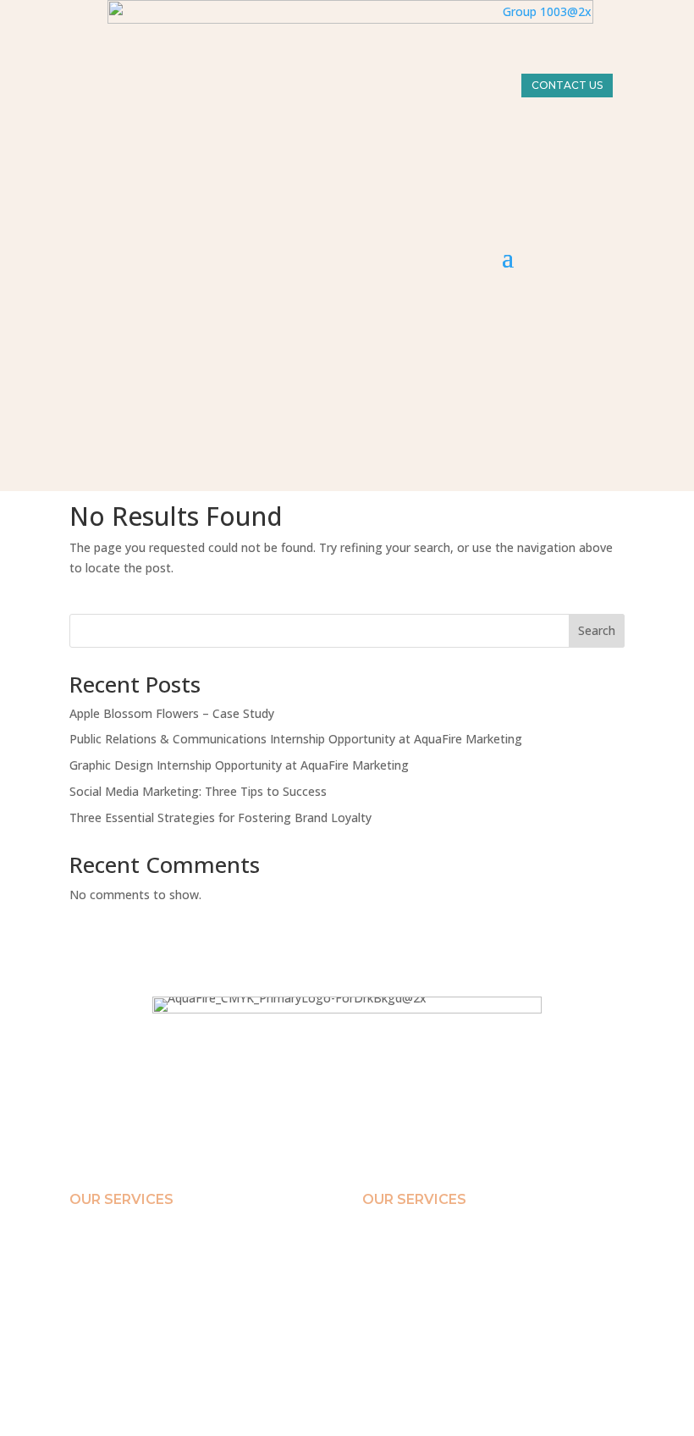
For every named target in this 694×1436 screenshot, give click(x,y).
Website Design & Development (139, 1313)
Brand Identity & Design (123, 1239)
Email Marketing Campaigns (133, 1257)
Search (596, 630)
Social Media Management (129, 1295)
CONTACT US (567, 85)
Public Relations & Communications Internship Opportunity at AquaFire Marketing (295, 739)
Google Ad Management (124, 1332)
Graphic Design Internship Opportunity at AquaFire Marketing (239, 765)
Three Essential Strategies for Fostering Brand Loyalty (222, 817)
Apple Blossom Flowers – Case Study (171, 713)
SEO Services (98, 1276)
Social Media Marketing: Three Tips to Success (198, 791)
